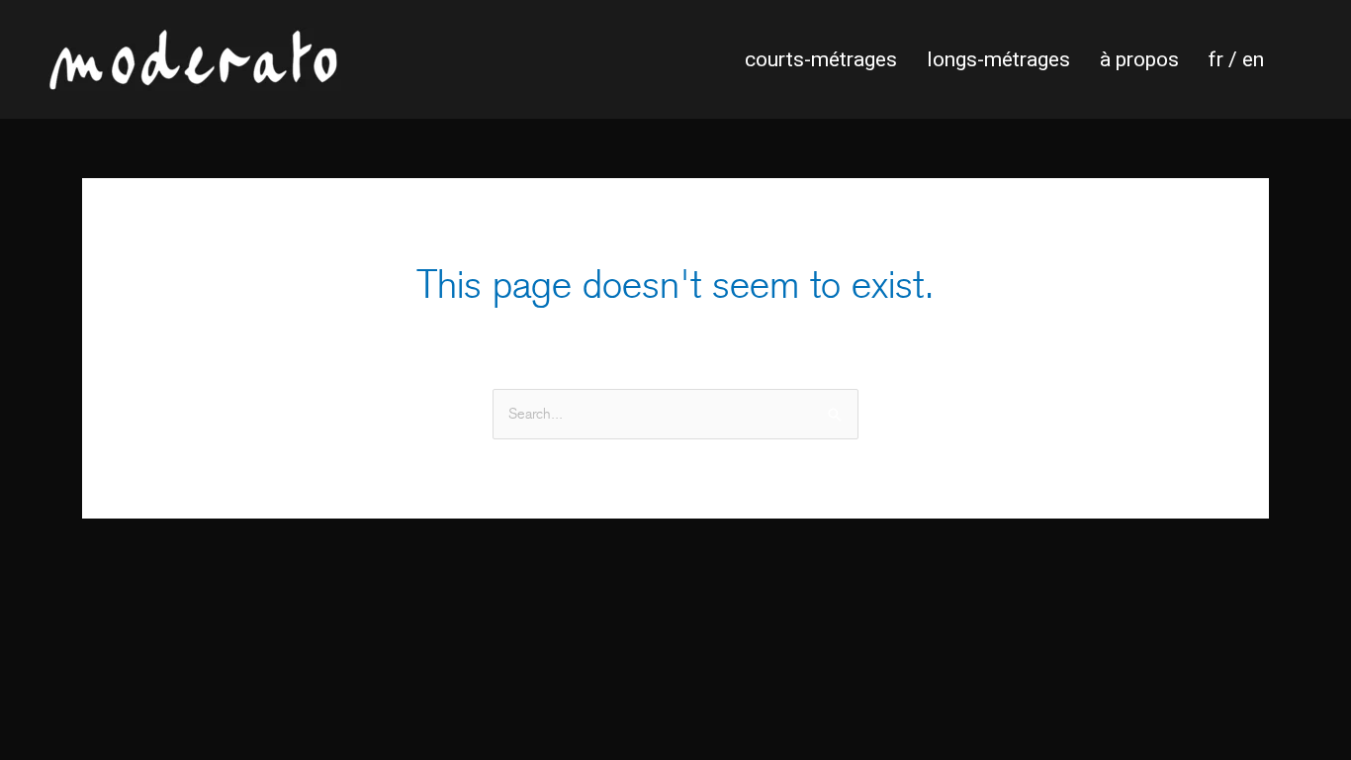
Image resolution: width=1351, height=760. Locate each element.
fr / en (1236, 59)
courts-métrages (821, 59)
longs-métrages (998, 59)
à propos (1139, 59)
